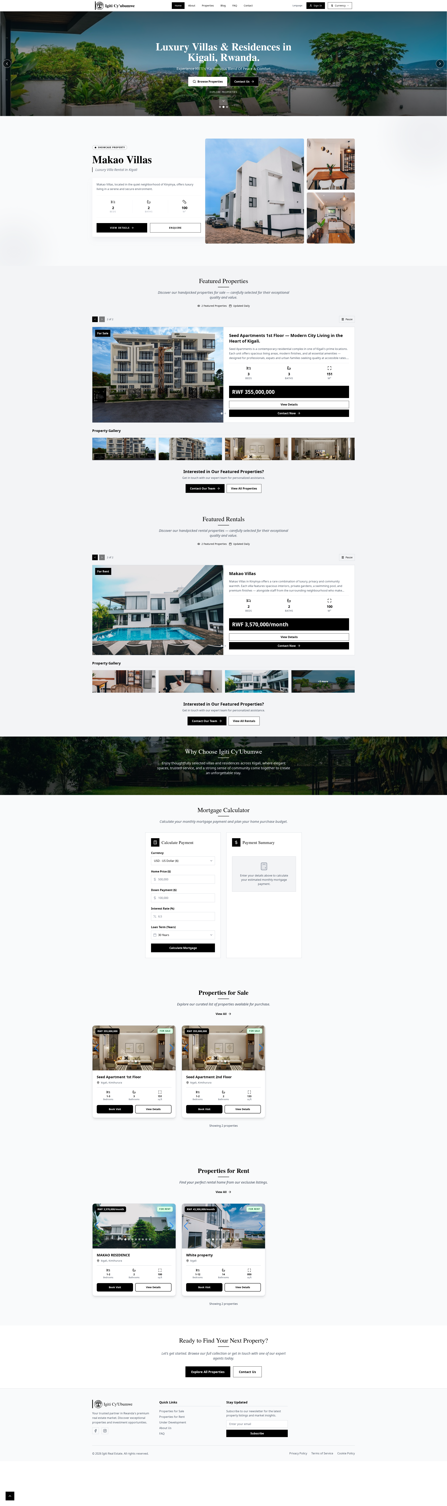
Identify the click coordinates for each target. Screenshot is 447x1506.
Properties (208, 5)
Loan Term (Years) (163, 927)
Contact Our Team (202, 488)
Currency (157, 853)
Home (178, 5)
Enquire (175, 227)
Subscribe (257, 1433)
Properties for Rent (172, 1417)
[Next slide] (440, 63)
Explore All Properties (208, 1372)
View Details (120, 227)
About (191, 5)
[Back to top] (10, 1496)
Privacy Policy (298, 1453)
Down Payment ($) (164, 890)
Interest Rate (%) (162, 908)
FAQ (234, 5)
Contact (248, 5)
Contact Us (247, 1372)
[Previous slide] (7, 63)
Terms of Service (322, 1453)
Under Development (172, 1422)
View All (221, 1014)
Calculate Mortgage (183, 948)
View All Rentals (244, 721)
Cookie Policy (346, 1453)
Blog (223, 5)
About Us (165, 1428)
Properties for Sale (171, 1411)
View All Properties (244, 488)
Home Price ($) (161, 871)
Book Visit (115, 1109)
